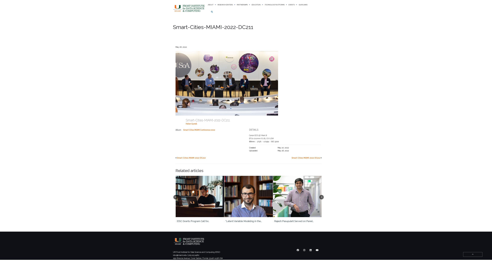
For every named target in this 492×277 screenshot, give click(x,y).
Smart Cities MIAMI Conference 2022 (199, 130)
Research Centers (225, 5)
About (210, 5)
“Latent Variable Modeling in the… (195, 221)
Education (256, 5)
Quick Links (303, 5)
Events (292, 5)
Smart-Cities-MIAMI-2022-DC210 (191, 158)
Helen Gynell (191, 124)
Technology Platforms (274, 5)
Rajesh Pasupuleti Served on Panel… (245, 221)
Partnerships (242, 5)
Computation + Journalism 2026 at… (293, 221)
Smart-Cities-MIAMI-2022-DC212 (306, 158)
